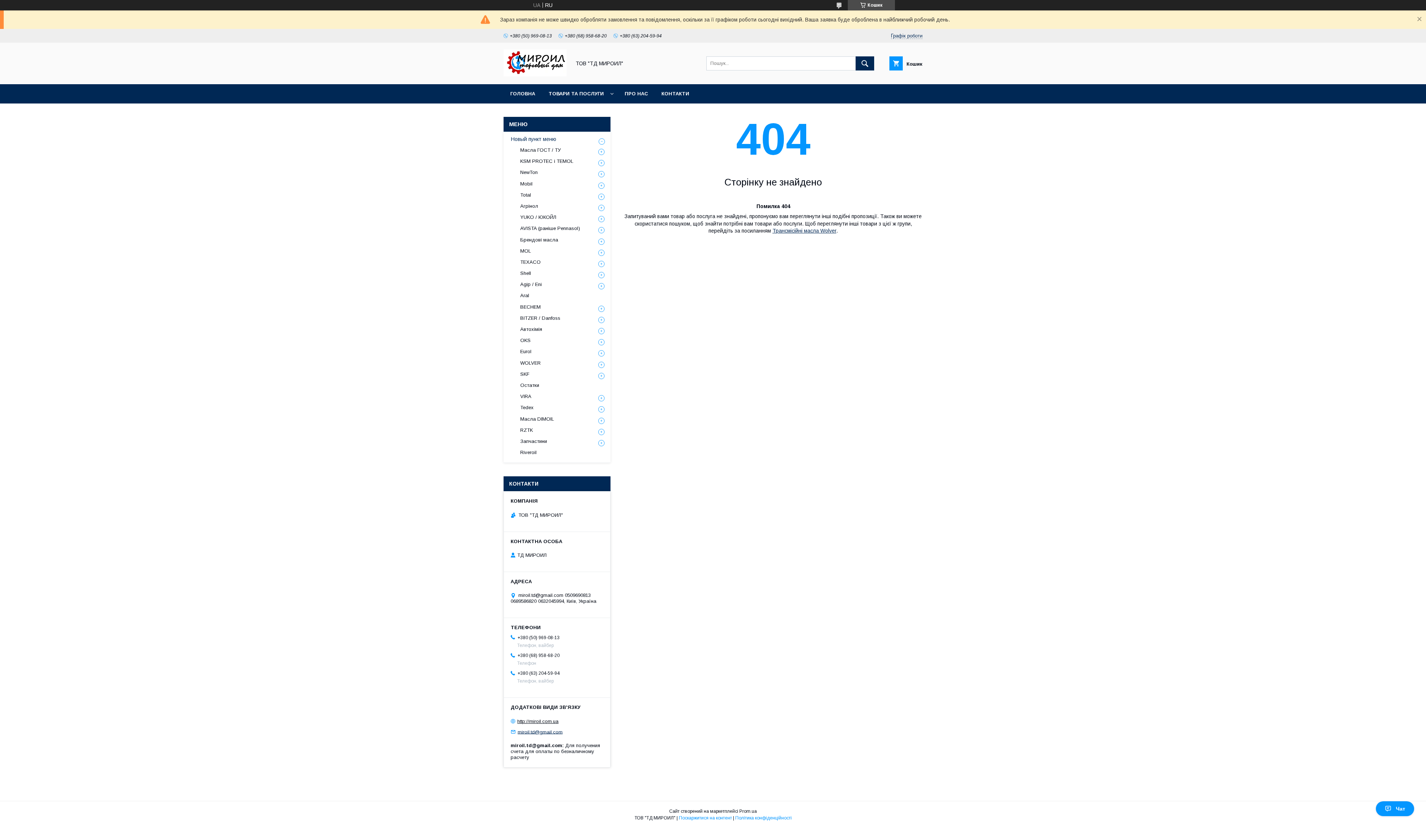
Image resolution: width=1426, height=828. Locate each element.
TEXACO (530, 262)
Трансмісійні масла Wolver (804, 231)
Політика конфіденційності (763, 818)
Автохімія (531, 329)
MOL (525, 251)
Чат (1400, 809)
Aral (524, 295)
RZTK (526, 430)
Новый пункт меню (533, 139)
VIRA (525, 396)
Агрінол (529, 206)
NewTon (529, 172)
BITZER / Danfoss (540, 318)
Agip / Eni (531, 284)
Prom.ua (748, 811)
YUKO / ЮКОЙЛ (538, 217)
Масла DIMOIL (537, 419)
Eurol (525, 351)
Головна (522, 93)
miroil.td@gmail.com (540, 732)
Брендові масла (539, 240)
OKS (525, 340)
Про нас (636, 93)
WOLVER (530, 363)
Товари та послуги (576, 93)
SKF (525, 374)
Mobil (526, 184)
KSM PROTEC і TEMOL (546, 161)
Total (525, 195)
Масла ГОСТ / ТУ (540, 150)
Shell (525, 273)
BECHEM (530, 307)
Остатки (529, 385)
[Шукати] (865, 63)
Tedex (527, 407)
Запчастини (533, 441)
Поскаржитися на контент (705, 818)
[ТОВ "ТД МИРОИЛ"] (535, 75)
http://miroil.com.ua (538, 721)
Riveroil (528, 452)
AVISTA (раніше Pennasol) (550, 228)
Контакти (675, 93)
